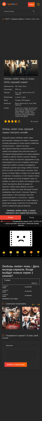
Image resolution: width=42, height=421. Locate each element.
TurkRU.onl (37, 221)
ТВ (12, 4)
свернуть (34, 283)
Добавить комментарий (16, 364)
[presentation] (33, 304)
